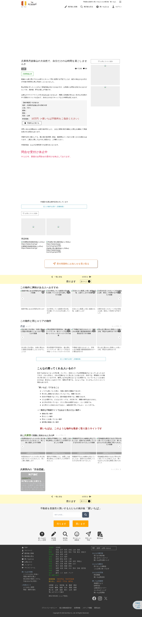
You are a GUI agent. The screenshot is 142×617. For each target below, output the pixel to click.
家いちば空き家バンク (101, 560)
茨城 (57, 552)
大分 (70, 568)
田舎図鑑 (97, 575)
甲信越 (51, 554)
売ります (61, 523)
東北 (50, 550)
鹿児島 (83, 568)
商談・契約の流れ (29, 590)
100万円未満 (69, 579)
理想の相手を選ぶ (29, 576)
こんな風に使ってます (101, 569)
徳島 (61, 566)
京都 (61, 561)
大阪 (65, 561)
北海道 (51, 547)
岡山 (57, 564)
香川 (57, 566)
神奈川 (83, 552)
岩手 (61, 550)
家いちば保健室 (97, 581)
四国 (50, 566)
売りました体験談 (100, 566)
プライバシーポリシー (49, 608)
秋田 (65, 550)
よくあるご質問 (28, 587)
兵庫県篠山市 (27, 74)
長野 (61, 554)
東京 (78, 552)
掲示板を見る (29, 556)
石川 (61, 557)
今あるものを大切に (30, 581)
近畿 (50, 561)
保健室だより (98, 583)
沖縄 (50, 570)
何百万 (59, 581)
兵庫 (70, 561)
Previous (22, 298)
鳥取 (65, 564)
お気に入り (28, 562)
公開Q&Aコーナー (100, 588)
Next (119, 298)
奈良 (74, 561)
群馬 (65, 552)
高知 (70, 566)
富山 (57, 557)
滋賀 (57, 561)
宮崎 (78, 568)
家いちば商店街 (99, 577)
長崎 (65, 568)
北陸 (50, 557)
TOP (26, 547)
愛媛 (65, 566)
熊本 (74, 568)
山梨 (65, 554)
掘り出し (52, 581)
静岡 (57, 559)
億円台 (70, 581)
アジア (70, 573)
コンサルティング (100, 590)
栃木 (61, 552)
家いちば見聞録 (99, 592)
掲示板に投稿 (29, 553)
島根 (70, 564)
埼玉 (70, 552)
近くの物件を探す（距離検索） (54, 206)
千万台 (64, 581)
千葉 (74, 552)
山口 (74, 564)
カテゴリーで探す (57, 592)
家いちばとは (29, 559)
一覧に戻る (58, 277)
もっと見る (115, 326)
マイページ (28, 550)
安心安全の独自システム (31, 579)
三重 (70, 559)
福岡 (57, 568)
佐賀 (61, 568)
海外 (50, 573)
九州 (50, 568)
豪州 (57, 573)
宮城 (70, 550)
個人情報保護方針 (65, 608)
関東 (50, 552)
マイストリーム (29, 568)
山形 (74, 550)
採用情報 (77, 608)
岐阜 (65, 559)
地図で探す (55, 575)
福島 (78, 550)
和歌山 (79, 561)
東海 (50, 559)
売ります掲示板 (99, 555)
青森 (57, 550)
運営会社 (97, 608)
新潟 (57, 554)
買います (80, 523)
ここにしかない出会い (31, 574)
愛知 (61, 559)
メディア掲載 (87, 608)
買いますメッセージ (101, 558)
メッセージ (28, 565)
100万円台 (60, 579)
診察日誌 (97, 585)
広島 (61, 564)
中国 (50, 564)
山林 (23, 69)
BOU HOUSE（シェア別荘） (59, 596)
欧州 (65, 573)
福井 (65, 557)
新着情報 (52, 579)
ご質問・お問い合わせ (103, 548)
